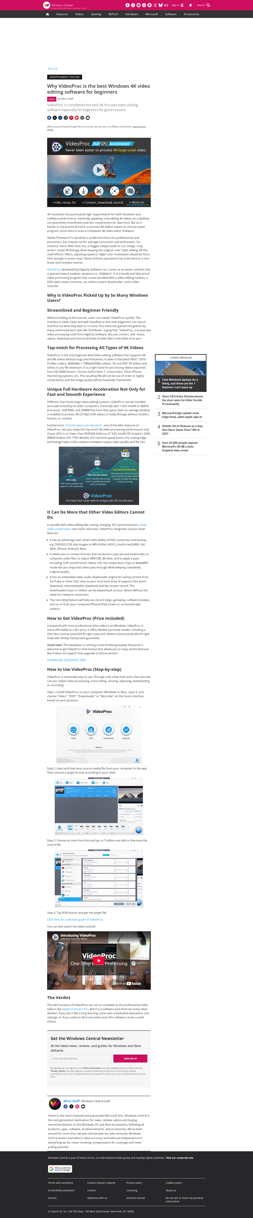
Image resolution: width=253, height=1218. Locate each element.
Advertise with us (97, 1198)
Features (62, 14)
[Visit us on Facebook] (127, 5)
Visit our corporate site (179, 1157)
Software (171, 14)
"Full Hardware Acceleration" (83, 425)
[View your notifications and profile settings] (190, 5)
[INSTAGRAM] (78, 1106)
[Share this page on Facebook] (49, 118)
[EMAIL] (84, 1106)
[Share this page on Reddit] (66, 118)
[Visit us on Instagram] (144, 5)
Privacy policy (134, 1182)
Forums (52, 1198)
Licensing (131, 1190)
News (52, 99)
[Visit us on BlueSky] (161, 5)
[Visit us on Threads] (155, 5)
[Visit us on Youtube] (138, 5)
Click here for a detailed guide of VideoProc (75, 919)
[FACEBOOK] (66, 1106)
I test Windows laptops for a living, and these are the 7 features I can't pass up (180, 383)
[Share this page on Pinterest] (71, 118)
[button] (203, 5)
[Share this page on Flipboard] (77, 118)
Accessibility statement (61, 1190)
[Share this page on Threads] (82, 118)
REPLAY (113, 14)
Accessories (191, 14)
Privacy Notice (58, 1070)
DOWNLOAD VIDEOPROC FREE (66, 660)
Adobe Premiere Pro (75, 1009)
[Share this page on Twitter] (55, 118)
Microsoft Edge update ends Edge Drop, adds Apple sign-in (182, 415)
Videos (79, 14)
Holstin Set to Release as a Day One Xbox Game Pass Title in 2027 (182, 430)
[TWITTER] (72, 1106)
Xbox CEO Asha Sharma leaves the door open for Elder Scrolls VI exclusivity (182, 400)
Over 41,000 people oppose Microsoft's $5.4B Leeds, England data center (180, 446)
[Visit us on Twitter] (133, 5)
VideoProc (54, 269)
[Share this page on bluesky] (60, 118)
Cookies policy (174, 1182)
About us (171, 1190)
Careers (91, 1190)
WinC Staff (67, 98)
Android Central (135, 1198)
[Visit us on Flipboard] (149, 5)
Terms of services (92, 1068)
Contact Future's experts (101, 1182)
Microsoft (151, 14)
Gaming (96, 14)
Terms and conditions (60, 1182)
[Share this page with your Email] (88, 118)
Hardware (131, 14)
